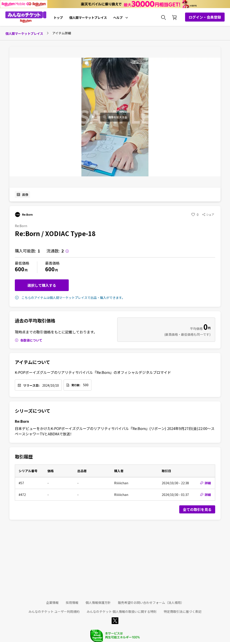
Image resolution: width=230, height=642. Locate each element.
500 (85, 385)
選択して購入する (41, 285)
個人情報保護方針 (98, 602)
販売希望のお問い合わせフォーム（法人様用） (151, 602)
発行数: (75, 385)
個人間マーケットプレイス (88, 17)
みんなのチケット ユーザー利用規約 (54, 611)
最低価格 (22, 263)
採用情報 (72, 602)
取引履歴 (24, 457)
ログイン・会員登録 (205, 17)
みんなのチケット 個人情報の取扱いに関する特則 (122, 611)
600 (19, 269)
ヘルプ (118, 17)
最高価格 (52, 263)
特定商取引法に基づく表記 (182, 611)
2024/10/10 (50, 385)
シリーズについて (32, 411)
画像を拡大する (117, 117)
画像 (25, 195)
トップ (58, 17)
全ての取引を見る (197, 509)
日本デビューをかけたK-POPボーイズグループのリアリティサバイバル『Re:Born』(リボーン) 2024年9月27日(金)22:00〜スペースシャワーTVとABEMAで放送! (115, 431)
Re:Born (22, 421)
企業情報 (52, 602)
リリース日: (31, 385)
